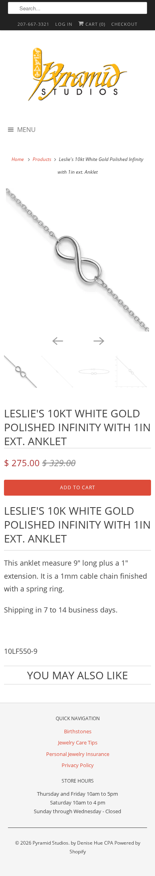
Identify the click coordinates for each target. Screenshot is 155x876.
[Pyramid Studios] (77, 77)
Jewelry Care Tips (77, 742)
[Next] (98, 340)
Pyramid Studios (50, 842)
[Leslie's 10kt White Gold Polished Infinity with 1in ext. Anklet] (77, 259)
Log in (63, 24)
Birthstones (77, 731)
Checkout (124, 24)
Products (42, 159)
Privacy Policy (78, 765)
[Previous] (57, 340)
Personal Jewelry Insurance (77, 754)
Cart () (94, 24)
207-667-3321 (33, 24)
